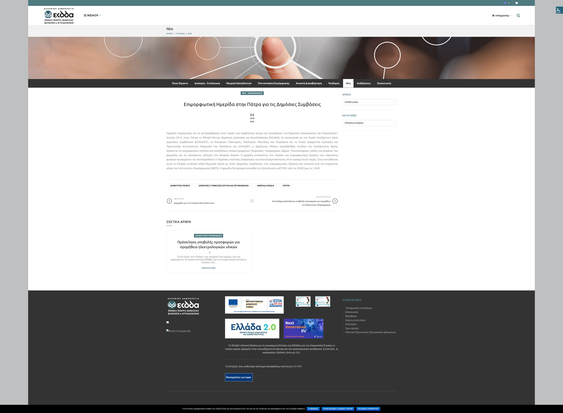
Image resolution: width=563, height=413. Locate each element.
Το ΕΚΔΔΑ (180, 33)
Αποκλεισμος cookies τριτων (338, 409)
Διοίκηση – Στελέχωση (207, 83)
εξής (297, 352)
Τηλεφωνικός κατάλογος (358, 308)
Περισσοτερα (208, 268)
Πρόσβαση (351, 316)
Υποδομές (334, 83)
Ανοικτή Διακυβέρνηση (309, 83)
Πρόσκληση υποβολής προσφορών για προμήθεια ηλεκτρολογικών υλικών (208, 244)
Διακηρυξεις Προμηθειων (208, 236)
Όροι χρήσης (352, 328)
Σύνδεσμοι (351, 324)
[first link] (518, 15)
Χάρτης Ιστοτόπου (355, 320)
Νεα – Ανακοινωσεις (252, 93)
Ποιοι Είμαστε (180, 83)
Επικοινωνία (384, 83)
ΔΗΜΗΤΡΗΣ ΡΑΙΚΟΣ (180, 185)
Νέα (348, 83)
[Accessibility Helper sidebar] (559, 10)
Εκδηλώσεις (364, 83)
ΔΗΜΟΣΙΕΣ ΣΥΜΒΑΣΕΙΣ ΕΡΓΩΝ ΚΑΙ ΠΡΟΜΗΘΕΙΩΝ (224, 185)
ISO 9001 (297, 366)
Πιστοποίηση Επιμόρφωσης (273, 83)
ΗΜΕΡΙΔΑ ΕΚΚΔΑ (265, 185)
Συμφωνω (313, 409)
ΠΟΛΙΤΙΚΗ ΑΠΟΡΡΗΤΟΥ (368, 409)
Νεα (190, 33)
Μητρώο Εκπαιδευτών (239, 83)
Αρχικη (169, 33)
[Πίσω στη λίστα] (252, 201)
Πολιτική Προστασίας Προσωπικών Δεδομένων (370, 332)
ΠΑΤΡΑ (286, 185)
